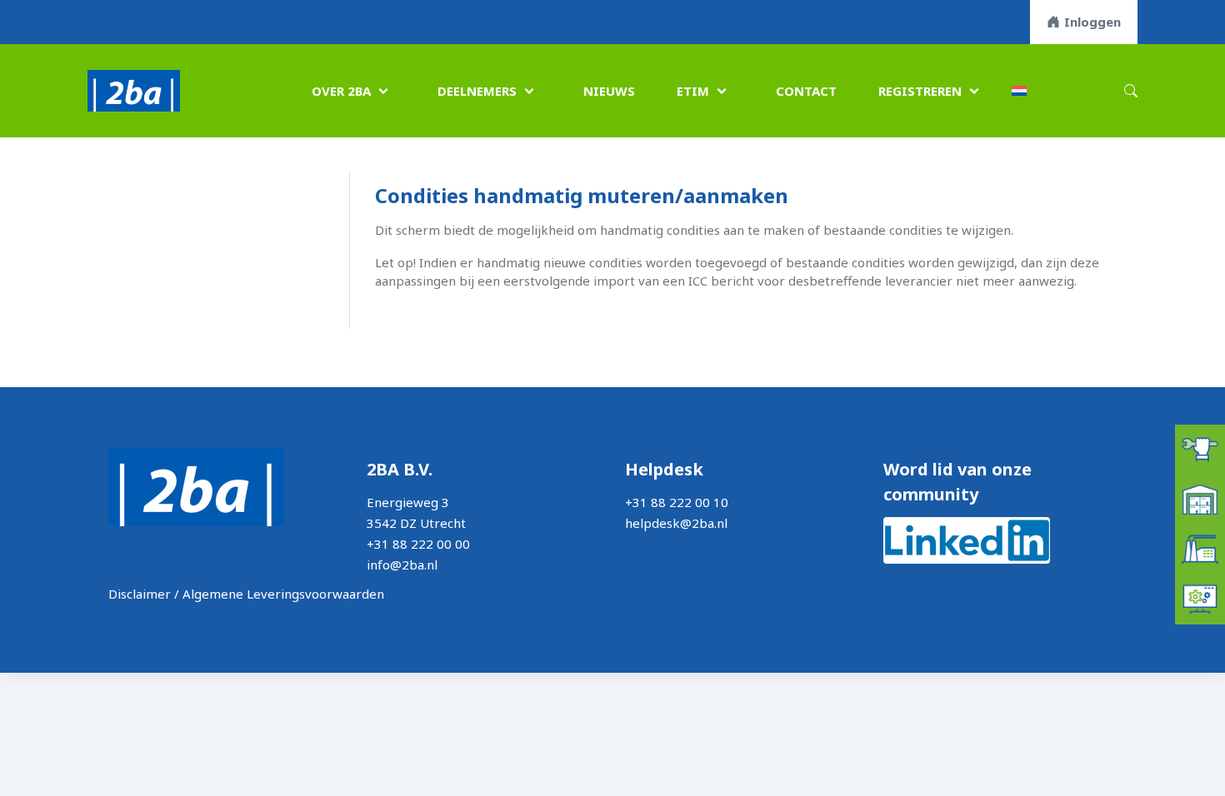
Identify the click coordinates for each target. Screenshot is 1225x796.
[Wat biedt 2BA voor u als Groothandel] (1200, 498)
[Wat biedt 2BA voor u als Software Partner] (1200, 598)
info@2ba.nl (402, 564)
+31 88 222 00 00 (418, 543)
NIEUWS (609, 90)
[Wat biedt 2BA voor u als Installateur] (1200, 448)
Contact (806, 90)
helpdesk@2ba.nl (676, 523)
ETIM (693, 90)
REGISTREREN (920, 90)
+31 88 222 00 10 (676, 502)
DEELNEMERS (477, 90)
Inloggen (1092, 21)
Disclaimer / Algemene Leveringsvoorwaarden (246, 593)
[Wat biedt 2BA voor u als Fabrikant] (1200, 548)
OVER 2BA (341, 90)
